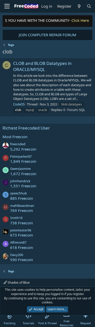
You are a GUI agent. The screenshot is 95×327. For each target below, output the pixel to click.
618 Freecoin (21, 247)
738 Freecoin (21, 222)
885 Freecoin (21, 198)
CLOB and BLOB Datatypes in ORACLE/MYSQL (42, 66)
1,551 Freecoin (23, 185)
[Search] (89, 6)
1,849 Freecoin (23, 161)
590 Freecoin (21, 259)
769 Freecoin (21, 210)
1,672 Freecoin (23, 173)
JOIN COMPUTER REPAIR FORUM (47, 34)
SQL (82, 109)
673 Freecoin (21, 235)
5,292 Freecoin (23, 149)
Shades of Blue (18, 282)
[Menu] (7, 6)
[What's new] (79, 6)
